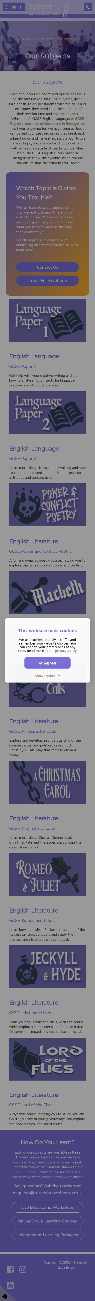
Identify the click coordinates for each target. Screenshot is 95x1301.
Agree (49, 662)
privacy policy (66, 650)
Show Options (46, 675)
